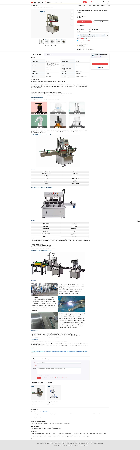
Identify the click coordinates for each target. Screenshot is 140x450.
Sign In (78, 49)
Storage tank (52, 417)
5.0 (96, 56)
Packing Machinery (44, 7)
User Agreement (76, 445)
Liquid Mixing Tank (53, 413)
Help (90, 5)
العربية (76, 443)
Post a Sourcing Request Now (61, 377)
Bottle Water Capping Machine (65, 436)
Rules (109, 5)
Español (48, 443)
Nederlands (72, 443)
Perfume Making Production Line (36, 417)
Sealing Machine (50, 7)
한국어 (79, 443)
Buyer (84, 5)
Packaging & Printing (37, 7)
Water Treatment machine (54, 415)
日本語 (82, 443)
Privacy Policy (86, 445)
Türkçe (91, 443)
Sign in (108, 2)
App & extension (96, 5)
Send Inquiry (84, 21)
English (44, 443)
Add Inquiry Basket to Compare (53, 45)
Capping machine (93, 415)
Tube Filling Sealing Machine (36, 428)
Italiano (64, 443)
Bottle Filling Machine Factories (51, 433)
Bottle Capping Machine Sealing (89, 433)
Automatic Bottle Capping (101, 433)
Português (51, 443)
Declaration (81, 445)
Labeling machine (73, 415)
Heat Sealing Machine (47, 428)
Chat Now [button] (102, 21)
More (32, 438)
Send (39, 377)
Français (55, 443)
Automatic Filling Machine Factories (38, 433)
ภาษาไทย (87, 443)
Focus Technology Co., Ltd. (63, 445)
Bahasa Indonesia (100, 443)
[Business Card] (107, 59)
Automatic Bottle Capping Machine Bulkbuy (80, 436)
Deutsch (68, 443)
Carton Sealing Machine (57, 428)
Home (31, 7)
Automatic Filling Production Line (95, 413)
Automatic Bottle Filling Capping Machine (38, 436)
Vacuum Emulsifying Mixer (35, 413)
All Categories (34, 5)
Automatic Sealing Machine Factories (65, 433)
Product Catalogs (46, 411)
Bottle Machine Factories (78, 433)
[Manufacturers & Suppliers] (37, 2)
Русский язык (60, 443)
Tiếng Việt (95, 443)
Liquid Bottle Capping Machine (53, 436)
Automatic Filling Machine (35, 415)
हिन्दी (84, 443)
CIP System (72, 413)
